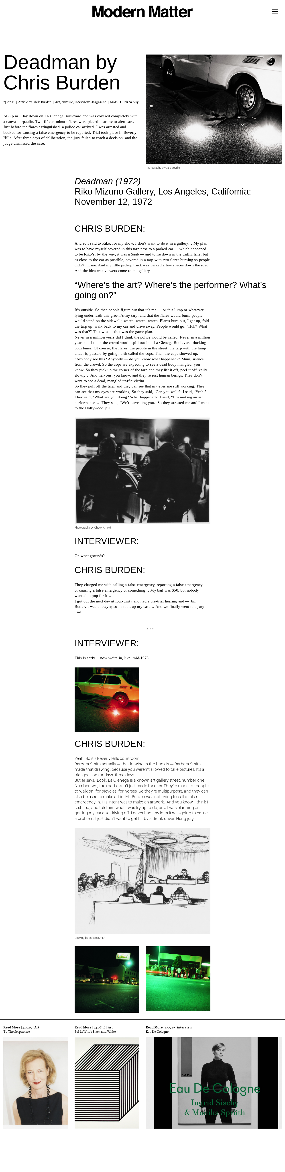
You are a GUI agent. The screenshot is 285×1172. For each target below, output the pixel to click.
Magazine (98, 102)
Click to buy (129, 102)
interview (82, 102)
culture (67, 102)
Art (57, 102)
